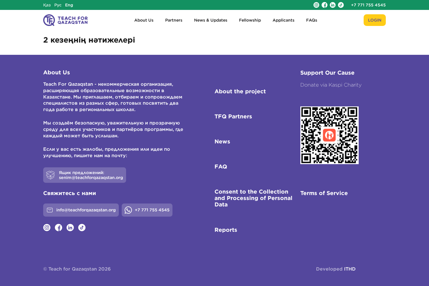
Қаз (47, 5)
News (222, 141)
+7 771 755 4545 (368, 5)
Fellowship (250, 20)
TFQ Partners (233, 116)
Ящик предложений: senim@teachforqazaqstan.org (91, 175)
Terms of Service (324, 193)
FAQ (220, 166)
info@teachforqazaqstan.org (86, 210)
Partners (173, 20)
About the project (240, 91)
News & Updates (210, 20)
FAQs (311, 20)
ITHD (350, 269)
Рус (58, 5)
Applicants (283, 20)
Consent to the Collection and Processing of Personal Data (253, 198)
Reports (225, 229)
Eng (69, 5)
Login (374, 20)
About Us (144, 20)
